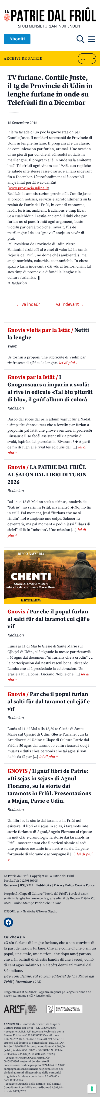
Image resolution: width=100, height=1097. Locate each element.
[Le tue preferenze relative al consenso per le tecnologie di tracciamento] (91, 1088)
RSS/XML (26, 885)
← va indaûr (28, 304)
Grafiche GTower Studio (40, 911)
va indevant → (70, 304)
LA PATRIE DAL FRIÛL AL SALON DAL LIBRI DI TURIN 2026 (47, 475)
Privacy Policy (64, 885)
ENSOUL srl (12, 911)
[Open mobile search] (80, 39)
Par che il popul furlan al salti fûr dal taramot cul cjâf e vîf (48, 619)
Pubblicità (43, 885)
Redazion (10, 885)
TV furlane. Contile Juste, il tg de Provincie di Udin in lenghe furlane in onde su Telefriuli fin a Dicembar (50, 90)
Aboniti (17, 39)
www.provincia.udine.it (28, 188)
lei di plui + (68, 363)
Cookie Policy (85, 885)
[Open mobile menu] (91, 39)
